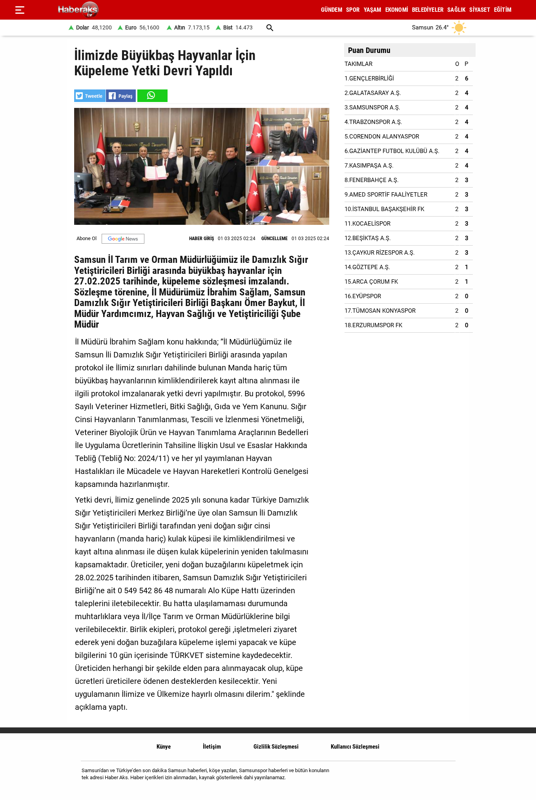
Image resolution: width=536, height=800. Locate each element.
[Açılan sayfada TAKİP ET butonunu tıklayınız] (123, 239)
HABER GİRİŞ (201, 238)
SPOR (353, 9)
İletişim (212, 746)
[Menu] (19, 10)
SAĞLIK (456, 9)
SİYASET (479, 9)
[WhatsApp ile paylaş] (152, 95)
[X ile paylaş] (90, 95)
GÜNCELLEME (274, 238)
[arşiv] (270, 27)
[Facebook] (424, 777)
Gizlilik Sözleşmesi (276, 746)
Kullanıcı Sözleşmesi (355, 746)
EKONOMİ (396, 9)
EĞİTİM (502, 9)
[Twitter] (444, 777)
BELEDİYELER (427, 9)
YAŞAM (372, 9)
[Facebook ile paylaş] (121, 95)
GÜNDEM (331, 9)
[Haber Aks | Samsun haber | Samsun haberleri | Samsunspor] (116, 10)
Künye (164, 746)
